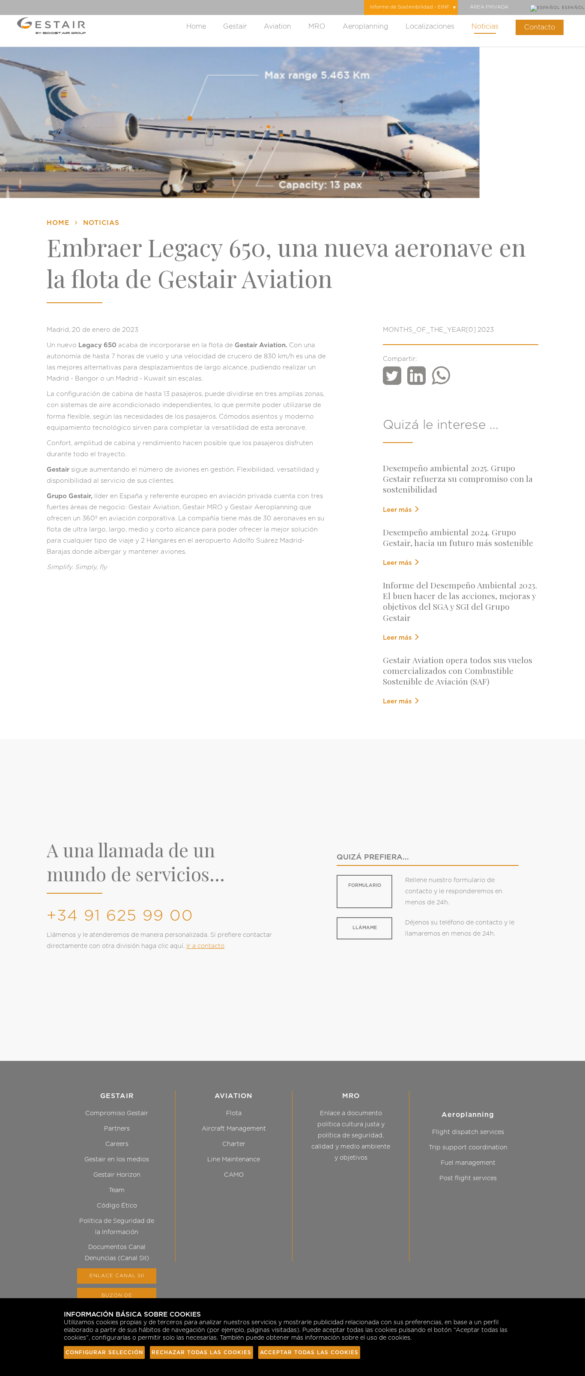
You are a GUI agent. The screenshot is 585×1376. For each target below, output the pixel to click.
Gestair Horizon (116, 1175)
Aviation (277, 26)
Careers (116, 1144)
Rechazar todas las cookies (201, 1352)
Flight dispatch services (468, 1132)
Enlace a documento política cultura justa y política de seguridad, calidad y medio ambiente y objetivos (350, 1135)
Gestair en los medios (116, 1159)
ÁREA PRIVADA (489, 7)
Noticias (485, 26)
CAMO (234, 1175)
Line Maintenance (233, 1159)
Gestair (235, 26)
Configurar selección (104, 1352)
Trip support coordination (468, 1147)
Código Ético (117, 1205)
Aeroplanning (365, 26)
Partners (117, 1128)
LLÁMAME (364, 927)
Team (117, 1190)
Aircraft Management (234, 1128)
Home (196, 26)
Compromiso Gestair (116, 1113)
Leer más (398, 510)
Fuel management (468, 1163)
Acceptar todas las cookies (309, 1352)
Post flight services (468, 1178)
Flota (234, 1113)
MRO (316, 26)
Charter (233, 1144)
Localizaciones (430, 26)
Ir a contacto (205, 946)
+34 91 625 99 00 (120, 916)
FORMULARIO (364, 885)
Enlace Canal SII (117, 1275)
